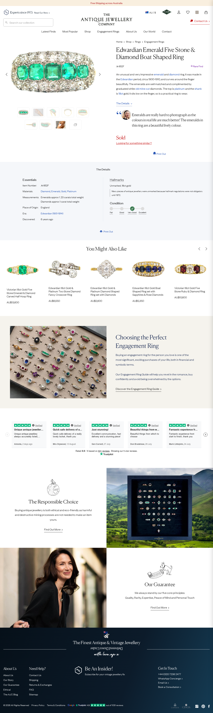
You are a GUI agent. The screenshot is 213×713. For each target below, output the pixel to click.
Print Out (161, 153)
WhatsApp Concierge (169, 678)
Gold (63, 191)
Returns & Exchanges (40, 684)
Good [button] (121, 212)
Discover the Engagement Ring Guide (137, 389)
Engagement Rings (108, 31)
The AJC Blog (10, 694)
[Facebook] (209, 706)
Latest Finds (48, 31)
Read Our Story (41, 12)
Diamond (45, 191)
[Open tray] (197, 11)
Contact (167, 31)
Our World (149, 31)
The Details (122, 103)
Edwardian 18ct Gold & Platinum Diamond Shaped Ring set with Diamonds (105, 291)
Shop (88, 31)
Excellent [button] (142, 212)
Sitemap (33, 694)
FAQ (31, 689)
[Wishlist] (188, 12)
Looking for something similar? (134, 143)
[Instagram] (196, 706)
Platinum (71, 191)
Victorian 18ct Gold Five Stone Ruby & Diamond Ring (189, 289)
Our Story (8, 680)
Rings (138, 41)
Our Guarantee (11, 684)
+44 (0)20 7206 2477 (169, 674)
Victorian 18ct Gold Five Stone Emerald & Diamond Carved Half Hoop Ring (21, 293)
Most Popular (70, 31)
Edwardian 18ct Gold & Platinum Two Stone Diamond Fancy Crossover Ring (65, 291)
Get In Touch (167, 668)
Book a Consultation (168, 687)
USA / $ (129, 28)
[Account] (178, 12)
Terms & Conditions (56, 705)
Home (119, 41)
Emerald (55, 191)
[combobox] (28, 22)
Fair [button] (111, 212)
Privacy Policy (37, 705)
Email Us (162, 682)
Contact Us (35, 675)
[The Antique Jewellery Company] (106, 21)
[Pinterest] (203, 706)
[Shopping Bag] (206, 12)
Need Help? (37, 669)
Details (103, 169)
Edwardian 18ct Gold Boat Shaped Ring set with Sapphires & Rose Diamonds (147, 291)
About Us (131, 31)
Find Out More (52, 529)
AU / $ (152, 12)
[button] (99, 74)
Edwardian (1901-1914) (52, 213)
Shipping (33, 680)
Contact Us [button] (201, 21)
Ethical (7, 689)
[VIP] (166, 12)
